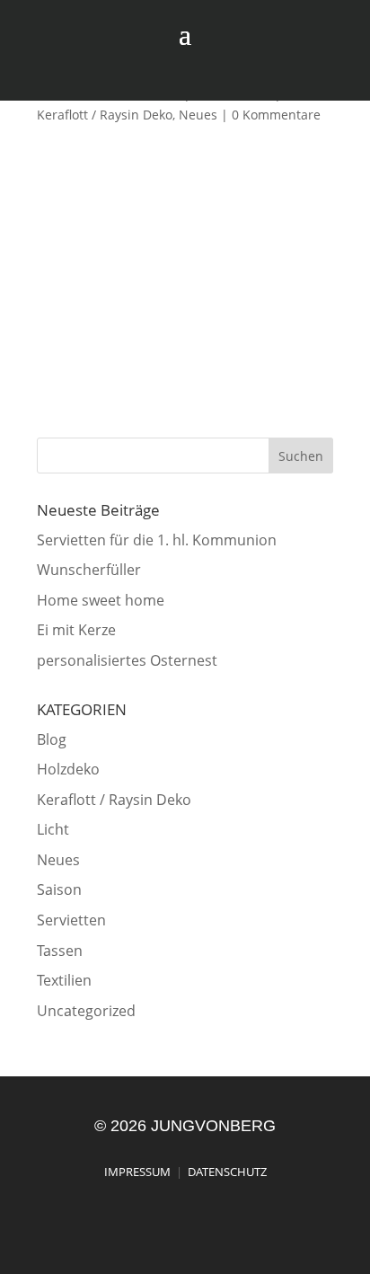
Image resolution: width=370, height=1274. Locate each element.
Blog (51, 739)
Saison (59, 889)
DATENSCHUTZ (227, 1171)
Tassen (60, 950)
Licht (53, 829)
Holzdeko (68, 769)
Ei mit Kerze (76, 630)
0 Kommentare (276, 114)
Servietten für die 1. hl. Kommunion (157, 540)
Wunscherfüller (89, 569)
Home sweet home (100, 600)
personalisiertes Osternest (127, 660)
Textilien (64, 980)
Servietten (71, 920)
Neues (198, 114)
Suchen (300, 455)
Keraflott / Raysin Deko (104, 114)
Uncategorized (86, 1011)
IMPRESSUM (137, 1171)
